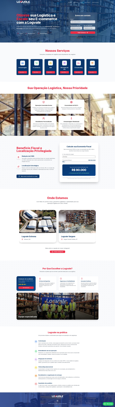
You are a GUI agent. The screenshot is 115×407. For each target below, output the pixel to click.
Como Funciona (95, 2)
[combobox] (76, 28)
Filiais (81, 2)
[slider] (64, 161)
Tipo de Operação (88, 25)
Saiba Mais (22, 72)
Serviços (70, 2)
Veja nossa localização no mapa (29, 176)
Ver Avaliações (26, 287)
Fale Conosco (82, 32)
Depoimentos (87, 2)
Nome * (72, 19)
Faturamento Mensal (75, 25)
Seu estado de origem (69, 154)
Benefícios (76, 2)
